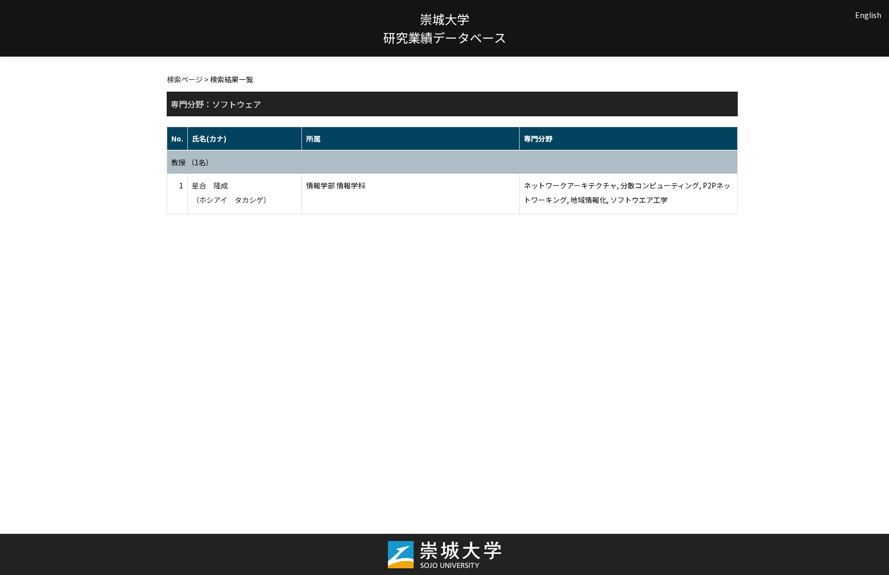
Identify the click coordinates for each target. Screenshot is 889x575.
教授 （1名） (192, 162)
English (868, 15)
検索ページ (185, 79)
